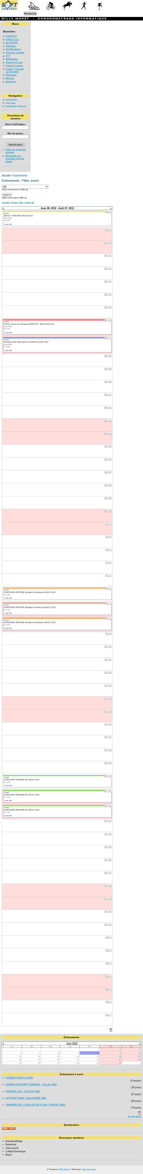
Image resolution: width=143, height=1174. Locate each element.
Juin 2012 (71, 1043)
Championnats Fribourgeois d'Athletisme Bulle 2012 (26, 342)
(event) (6, 213)
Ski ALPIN (11, 42)
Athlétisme (12, 59)
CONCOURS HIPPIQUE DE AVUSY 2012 (21, 780)
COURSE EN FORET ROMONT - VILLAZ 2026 (31, 1084)
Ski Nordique (13, 49)
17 (139, 1056)
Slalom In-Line (14, 62)
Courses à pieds (15, 52)
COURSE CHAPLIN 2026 (19, 1077)
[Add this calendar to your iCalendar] (110, 1030)
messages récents (15, 106)
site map (10, 103)
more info (8, 224)
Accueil (6, 175)
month (5, 202)
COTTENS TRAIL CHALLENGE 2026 (25, 1098)
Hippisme (11, 75)
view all (29, 202)
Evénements (20, 175)
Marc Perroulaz (89, 1169)
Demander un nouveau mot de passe (14, 158)
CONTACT (11, 36)
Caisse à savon (14, 65)
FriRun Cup (12, 39)
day (21, 202)
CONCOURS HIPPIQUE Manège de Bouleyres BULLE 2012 (30, 592)
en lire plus (134, 1116)
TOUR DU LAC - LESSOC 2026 (22, 1091)
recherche (11, 99)
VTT (8, 56)
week (14, 202)
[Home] (54, 10)
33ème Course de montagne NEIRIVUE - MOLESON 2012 (29, 324)
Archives (11, 81)
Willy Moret (64, 1169)
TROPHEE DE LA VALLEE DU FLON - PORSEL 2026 (35, 1104)
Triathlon (11, 46)
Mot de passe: (15, 133)
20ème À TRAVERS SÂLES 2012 (18, 216)
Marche (10, 78)
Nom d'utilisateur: (15, 124)
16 (120, 1056)
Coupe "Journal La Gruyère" (15, 70)
